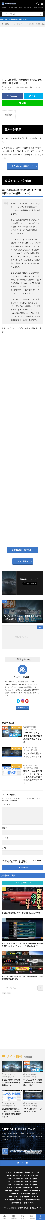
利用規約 (19, 1199)
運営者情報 (9, 1199)
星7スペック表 (31, 1178)
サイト (4, 848)
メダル (17, 1190)
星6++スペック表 (15, 1178)
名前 (4, 828)
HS (4, 993)
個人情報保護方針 (33, 1199)
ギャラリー (25, 1193)
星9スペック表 (31, 1184)
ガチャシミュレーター (31, 1190)
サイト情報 (16, 24)
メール (5, 838)
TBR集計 (8, 1190)
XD (8, 993)
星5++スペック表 (31, 1175)
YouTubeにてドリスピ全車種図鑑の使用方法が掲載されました (32, 737)
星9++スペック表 (25, 7)
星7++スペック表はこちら (22, 166)
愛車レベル (38, 7)
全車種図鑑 (13, 7)
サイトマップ (29, 1202)
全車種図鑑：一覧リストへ (22, 550)
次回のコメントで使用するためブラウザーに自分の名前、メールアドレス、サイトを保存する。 (22, 861)
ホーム (4, 7)
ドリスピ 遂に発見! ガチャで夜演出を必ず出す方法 (21, 913)
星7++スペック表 (15, 1181)
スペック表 (32, 1218)
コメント (6, 804)
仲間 (36, 1187)
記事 (22, 1218)
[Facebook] (12, 96)
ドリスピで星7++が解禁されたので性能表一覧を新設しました (11, 1082)
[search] (40, 14)
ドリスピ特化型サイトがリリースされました (32, 756)
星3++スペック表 (32, 1172)
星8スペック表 (31, 1181)
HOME (6, 24)
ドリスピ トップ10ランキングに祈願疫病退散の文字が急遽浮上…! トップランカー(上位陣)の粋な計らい (22, 944)
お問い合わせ (16, 1202)
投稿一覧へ (22, 708)
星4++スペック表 (14, 1175)
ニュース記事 (12, 1196)
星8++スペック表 (15, 1184)
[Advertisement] (22, 50)
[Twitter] (33, 96)
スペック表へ (22, 561)
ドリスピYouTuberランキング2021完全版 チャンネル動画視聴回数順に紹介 (22, 978)
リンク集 (34, 1196)
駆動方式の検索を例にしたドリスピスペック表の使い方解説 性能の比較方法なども (32, 777)
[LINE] (22, 103)
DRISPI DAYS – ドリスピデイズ (29, 1208)
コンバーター (13, 1193)
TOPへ (40, 1218)
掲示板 (35, 1193)
